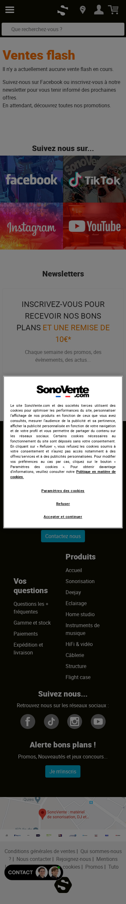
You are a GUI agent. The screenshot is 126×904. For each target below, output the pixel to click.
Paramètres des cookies (63, 490)
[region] (63, 452)
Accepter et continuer (63, 517)
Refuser (63, 503)
